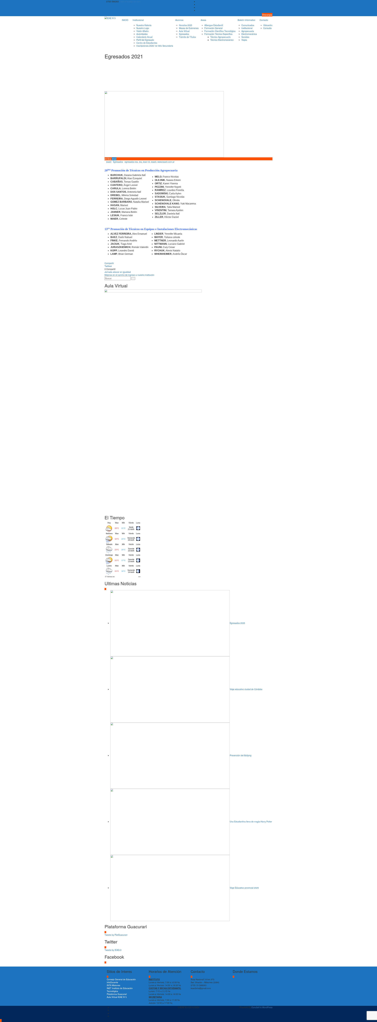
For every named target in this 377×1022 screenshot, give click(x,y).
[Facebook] (271, 1)
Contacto (264, 20)
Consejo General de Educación (121, 979)
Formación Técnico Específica (218, 34)
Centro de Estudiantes (146, 42)
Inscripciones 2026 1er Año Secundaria (154, 45)
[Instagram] (271, 10)
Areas (203, 20)
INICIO (125, 20)
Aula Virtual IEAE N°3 (117, 997)
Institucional (138, 20)
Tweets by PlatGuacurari (116, 934)
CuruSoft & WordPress (261, 1007)
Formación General (213, 28)
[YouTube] (271, 7)
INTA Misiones (113, 985)
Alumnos (179, 20)
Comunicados (247, 25)
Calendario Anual (144, 36)
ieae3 (108, 161)
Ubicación (267, 25)
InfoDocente (112, 982)
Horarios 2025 (185, 25)
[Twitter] (271, 4)
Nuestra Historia (143, 25)
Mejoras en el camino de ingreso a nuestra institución (129, 274)
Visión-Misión (142, 31)
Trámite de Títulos (187, 36)
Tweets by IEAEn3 (113, 949)
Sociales (245, 36)
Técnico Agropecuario (220, 36)
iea (140, 161)
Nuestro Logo (142, 28)
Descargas (267, 14)
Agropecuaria (247, 31)
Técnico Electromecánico (222, 39)
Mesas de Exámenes (189, 28)
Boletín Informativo (246, 20)
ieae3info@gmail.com (130, 1)
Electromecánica (249, 34)
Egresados (184, 34)
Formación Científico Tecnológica (219, 31)
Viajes (244, 39)
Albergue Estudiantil (213, 25)
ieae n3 (146, 161)
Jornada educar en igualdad (118, 271)
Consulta (267, 28)
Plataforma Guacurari (117, 994)
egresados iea (131, 161)
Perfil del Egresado (145, 39)
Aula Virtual (184, 31)
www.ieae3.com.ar (166, 161)
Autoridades (142, 34)
